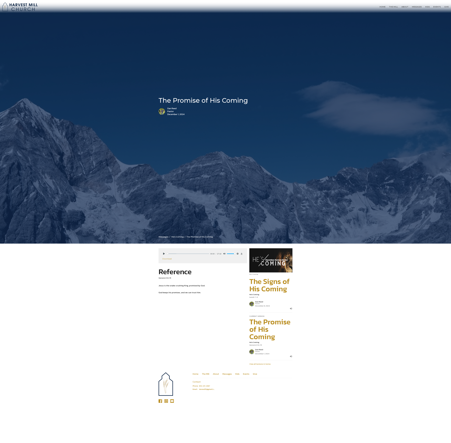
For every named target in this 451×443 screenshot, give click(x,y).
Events (437, 7)
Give (446, 7)
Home (382, 7)
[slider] (188, 254)
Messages (417, 7)
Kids (427, 7)
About (404, 7)
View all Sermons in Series (260, 364)
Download (167, 259)
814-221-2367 (204, 386)
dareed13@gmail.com (207, 389)
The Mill (393, 7)
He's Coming (177, 237)
